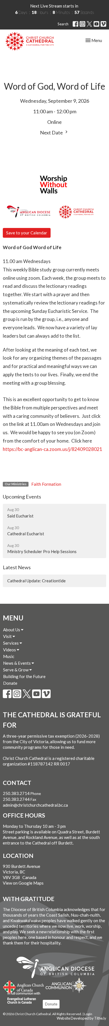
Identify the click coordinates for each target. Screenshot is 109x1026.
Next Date (52, 132)
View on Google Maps (23, 882)
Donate (10, 683)
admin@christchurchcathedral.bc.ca (35, 804)
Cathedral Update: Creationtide (36, 580)
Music (8, 656)
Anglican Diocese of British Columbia (58, 968)
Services (11, 642)
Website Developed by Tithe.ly (81, 1018)
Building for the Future (24, 676)
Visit (8, 636)
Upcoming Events (22, 497)
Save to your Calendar (26, 232)
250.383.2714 (16, 793)
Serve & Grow (16, 669)
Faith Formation (46, 484)
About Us (12, 629)
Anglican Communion (66, 985)
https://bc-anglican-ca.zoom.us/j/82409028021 (52, 449)
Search (63, 24)
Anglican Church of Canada (23, 986)
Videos (10, 649)
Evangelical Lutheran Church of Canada (22, 998)
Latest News (17, 567)
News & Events (17, 663)
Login (88, 1014)
